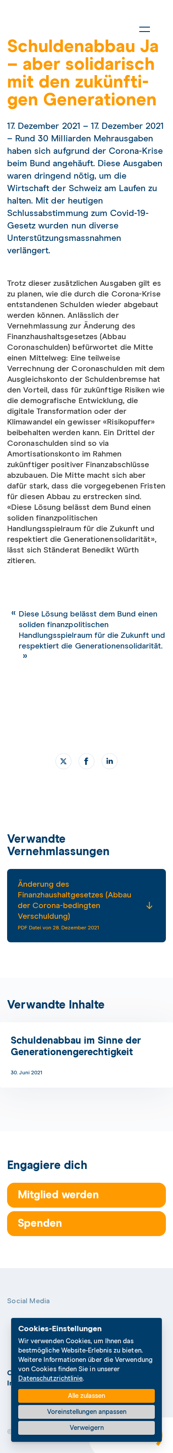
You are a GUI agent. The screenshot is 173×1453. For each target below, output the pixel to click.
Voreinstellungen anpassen (86, 1412)
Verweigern (87, 1428)
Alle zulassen (86, 1396)
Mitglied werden (58, 1195)
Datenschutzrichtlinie (50, 1378)
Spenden (40, 1223)
